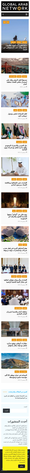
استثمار (24, 76)
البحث (25, 406)
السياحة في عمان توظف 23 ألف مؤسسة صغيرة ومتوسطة (15, 376)
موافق (21, 466)
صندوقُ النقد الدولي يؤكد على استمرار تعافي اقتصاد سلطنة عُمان (16, 82)
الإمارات (19, 179)
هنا (16, 398)
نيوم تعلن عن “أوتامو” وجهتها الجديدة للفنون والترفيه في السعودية (17, 216)
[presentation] (4, 22)
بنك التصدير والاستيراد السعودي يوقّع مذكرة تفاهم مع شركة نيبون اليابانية (15, 147)
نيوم (14, 211)
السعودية (19, 142)
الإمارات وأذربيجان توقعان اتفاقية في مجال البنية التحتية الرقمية (15, 281)
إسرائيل (24, 42)
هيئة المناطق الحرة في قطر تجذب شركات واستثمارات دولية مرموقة (15, 249)
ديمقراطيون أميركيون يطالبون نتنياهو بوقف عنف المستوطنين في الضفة (15, 47)
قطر (15, 110)
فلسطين (13, 42)
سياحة (19, 110)
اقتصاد (19, 76)
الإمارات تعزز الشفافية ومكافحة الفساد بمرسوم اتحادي (16, 184)
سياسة (18, 42)
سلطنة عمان (13, 76)
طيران (13, 340)
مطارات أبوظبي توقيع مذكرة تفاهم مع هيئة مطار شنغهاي (17, 344)
